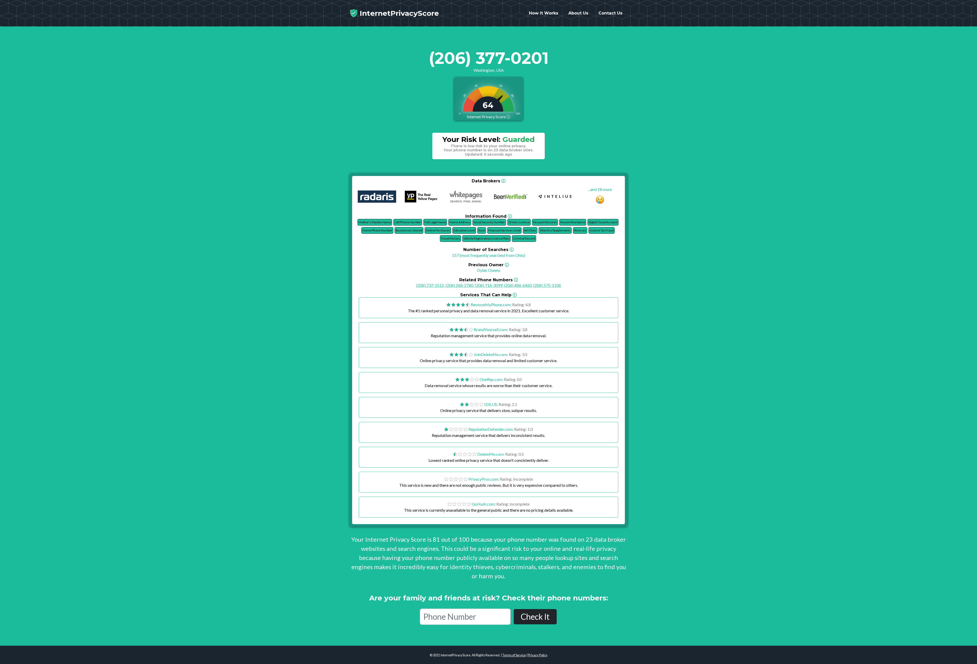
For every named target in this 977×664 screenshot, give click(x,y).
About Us (578, 13)
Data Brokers (489, 181)
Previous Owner (488, 264)
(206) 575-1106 (547, 285)
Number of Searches (488, 249)
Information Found (488, 216)
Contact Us (610, 13)
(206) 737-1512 (430, 285)
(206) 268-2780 (459, 285)
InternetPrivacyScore (398, 13)
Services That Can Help (488, 294)
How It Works (543, 13)
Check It (535, 617)
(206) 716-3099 (488, 285)
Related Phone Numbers (488, 279)
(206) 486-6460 (518, 285)
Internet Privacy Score (488, 116)
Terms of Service (514, 655)
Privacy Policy (538, 655)
